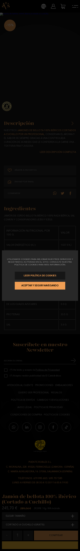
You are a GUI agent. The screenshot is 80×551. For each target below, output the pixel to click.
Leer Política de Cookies (40, 275)
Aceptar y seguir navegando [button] (40, 286)
